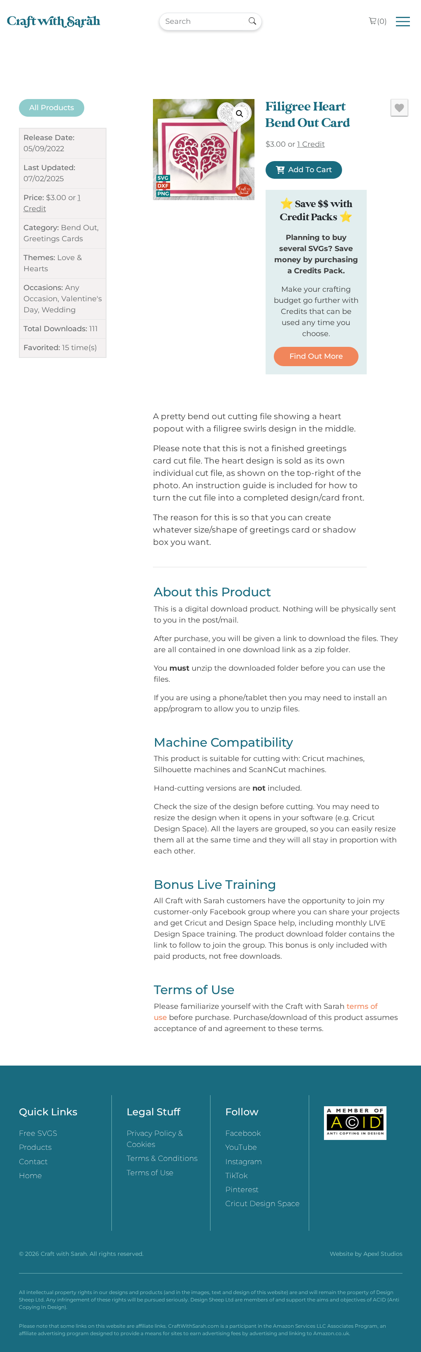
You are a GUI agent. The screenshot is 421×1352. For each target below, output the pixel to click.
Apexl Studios (382, 1253)
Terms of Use (150, 1172)
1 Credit (311, 144)
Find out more (316, 356)
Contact (33, 1161)
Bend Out (79, 227)
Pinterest (242, 1189)
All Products (51, 107)
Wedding (59, 309)
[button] (239, 113)
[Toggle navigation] (403, 21)
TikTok (236, 1175)
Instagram (243, 1161)
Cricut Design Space (262, 1203)
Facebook (243, 1133)
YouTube (241, 1147)
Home (30, 1175)
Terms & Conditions (162, 1158)
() (382, 21)
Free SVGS (38, 1133)
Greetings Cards (53, 238)
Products (35, 1147)
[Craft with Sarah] (54, 21)
